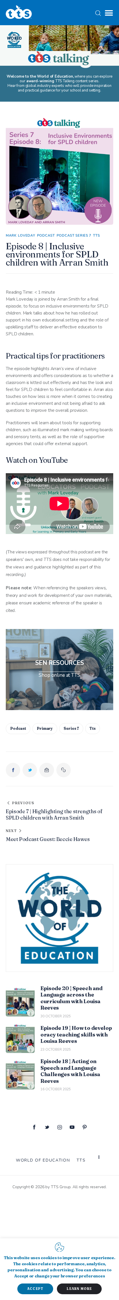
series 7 (71, 728)
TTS (96, 235)
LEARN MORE (79, 1289)
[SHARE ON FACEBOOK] (13, 770)
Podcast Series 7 (74, 235)
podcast (18, 728)
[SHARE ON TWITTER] (30, 770)
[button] (109, 13)
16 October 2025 (55, 1089)
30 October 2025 (55, 1016)
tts (93, 728)
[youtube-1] (72, 1127)
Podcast (46, 235)
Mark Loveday (20, 235)
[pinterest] (85, 1127)
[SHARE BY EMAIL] (46, 770)
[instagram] (59, 1127)
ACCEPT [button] (35, 1289)
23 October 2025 (55, 1049)
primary (45, 728)
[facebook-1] (34, 1127)
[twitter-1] (47, 1127)
